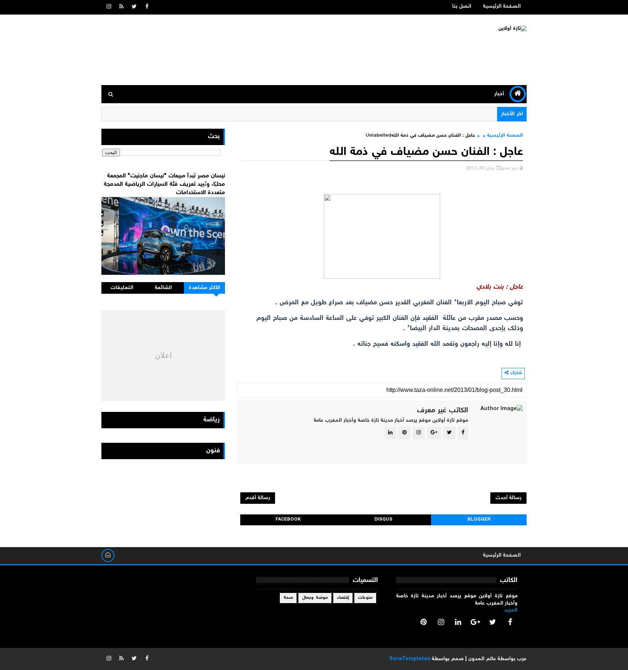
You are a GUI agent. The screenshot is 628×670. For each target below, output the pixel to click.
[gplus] (475, 622)
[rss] (121, 7)
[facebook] (146, 7)
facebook (288, 520)
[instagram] (108, 7)
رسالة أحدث (508, 498)
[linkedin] (458, 622)
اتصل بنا (461, 6)
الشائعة (163, 288)
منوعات (365, 598)
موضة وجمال (315, 598)
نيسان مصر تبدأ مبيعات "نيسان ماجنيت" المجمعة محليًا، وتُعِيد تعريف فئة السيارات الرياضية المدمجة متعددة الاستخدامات (164, 184)
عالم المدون (482, 659)
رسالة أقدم (257, 498)
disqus (383, 520)
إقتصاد (343, 598)
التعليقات (121, 288)
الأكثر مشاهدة (205, 288)
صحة (288, 598)
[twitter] (134, 7)
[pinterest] (423, 622)
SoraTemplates (409, 659)
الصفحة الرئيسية (502, 6)
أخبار (499, 94)
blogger (479, 520)
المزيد (511, 610)
